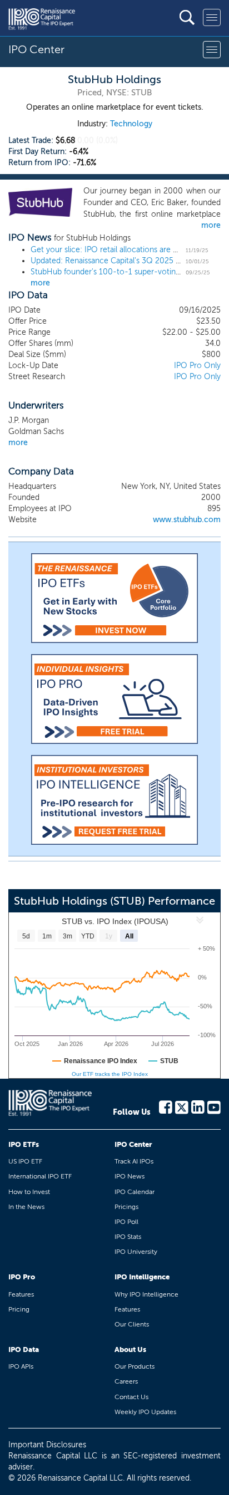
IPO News (129, 1176)
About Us (130, 1349)
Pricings (126, 1207)
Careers (126, 1381)
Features (21, 1294)
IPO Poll (126, 1222)
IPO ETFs (23, 1144)
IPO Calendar (134, 1192)
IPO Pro (21, 1277)
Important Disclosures (47, 1445)
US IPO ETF (25, 1161)
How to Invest (29, 1192)
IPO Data (23, 1349)
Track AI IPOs (133, 1161)
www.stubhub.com (187, 519)
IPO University (135, 1252)
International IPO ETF (40, 1176)
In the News (26, 1207)
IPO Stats (127, 1237)
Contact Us (131, 1397)
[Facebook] (165, 1106)
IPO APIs (20, 1366)
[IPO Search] (187, 17)
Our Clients (131, 1324)
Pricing (18, 1309)
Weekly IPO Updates (145, 1412)
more (211, 225)
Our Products (134, 1366)
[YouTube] (214, 1106)
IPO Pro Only (197, 365)
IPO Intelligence (142, 1277)
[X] (181, 1106)
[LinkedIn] (198, 1106)
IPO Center (133, 1144)
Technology (131, 124)
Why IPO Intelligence (146, 1294)
